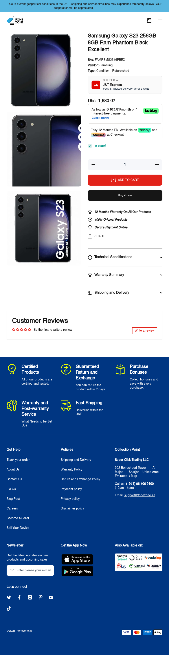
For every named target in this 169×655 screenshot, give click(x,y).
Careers (12, 508)
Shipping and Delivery (76, 459)
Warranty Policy (71, 469)
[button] (149, 20)
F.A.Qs (11, 489)
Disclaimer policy (72, 508)
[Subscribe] (48, 570)
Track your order (18, 459)
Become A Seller (18, 518)
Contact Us (14, 479)
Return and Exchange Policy (80, 479)
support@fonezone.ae (139, 495)
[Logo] (15, 20)
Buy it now (125, 195)
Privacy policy (70, 498)
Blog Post (13, 498)
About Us (13, 469)
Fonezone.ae (25, 631)
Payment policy (71, 489)
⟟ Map (133, 476)
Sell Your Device (18, 528)
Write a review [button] (144, 330)
